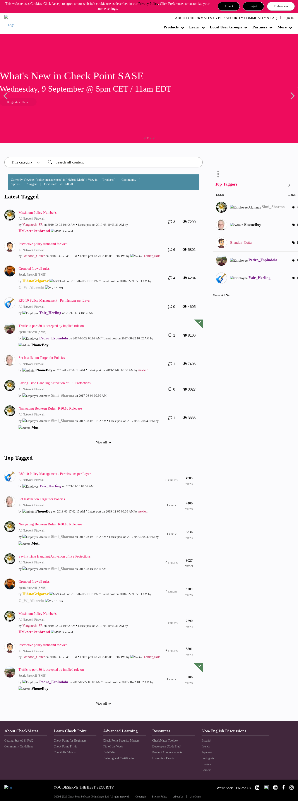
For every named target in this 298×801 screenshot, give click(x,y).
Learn (194, 27)
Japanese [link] (207, 752)
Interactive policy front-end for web (43, 244)
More (282, 27)
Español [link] (206, 740)
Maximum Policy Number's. (38, 212)
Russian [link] (206, 764)
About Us (178, 796)
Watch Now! (33, 102)
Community (129, 179)
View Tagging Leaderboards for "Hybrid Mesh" (253, 185)
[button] (229, 6)
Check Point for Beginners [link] (70, 740)
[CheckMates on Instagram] (290, 787)
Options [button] (218, 174)
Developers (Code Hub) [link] (167, 746)
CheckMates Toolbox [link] (165, 740)
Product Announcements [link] (167, 752)
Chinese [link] (206, 770)
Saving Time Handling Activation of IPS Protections (55, 383)
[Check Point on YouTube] (273, 787)
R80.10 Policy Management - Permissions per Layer (55, 300)
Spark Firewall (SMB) (32, 274)
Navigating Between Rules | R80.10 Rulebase (50, 408)
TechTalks (109, 752)
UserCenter (195, 796)
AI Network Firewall (32, 218)
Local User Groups (226, 27)
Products (171, 27)
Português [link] (208, 758)
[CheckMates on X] (264, 787)
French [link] (206, 746)
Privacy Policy (148, 3)
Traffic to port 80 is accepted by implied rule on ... (53, 326)
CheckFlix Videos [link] (64, 752)
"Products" (108, 179)
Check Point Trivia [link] (65, 746)
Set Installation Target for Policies (42, 358)
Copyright (140, 796)
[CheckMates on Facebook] (281, 787)
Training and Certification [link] (119, 758)
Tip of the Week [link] (113, 746)
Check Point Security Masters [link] (121, 740)
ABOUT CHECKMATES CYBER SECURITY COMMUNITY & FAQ (226, 18)
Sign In (289, 18)
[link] (255, 787)
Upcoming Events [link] (163, 758)
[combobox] (124, 162)
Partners (259, 27)
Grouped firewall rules (34, 268)
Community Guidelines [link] (18, 746)
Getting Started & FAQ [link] (18, 740)
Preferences (281, 6)
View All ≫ (103, 442)
